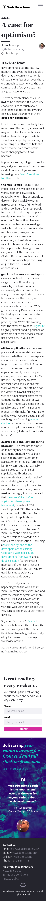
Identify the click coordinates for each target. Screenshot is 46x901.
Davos (31, 621)
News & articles (12, 870)
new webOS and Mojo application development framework (17, 501)
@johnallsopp (9, 53)
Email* (7, 717)
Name (7, 706)
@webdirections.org (24, 852)
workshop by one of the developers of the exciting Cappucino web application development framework (17, 551)
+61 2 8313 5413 (20, 860)
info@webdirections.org (24, 849)
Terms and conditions (16, 874)
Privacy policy (11, 878)
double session (10, 560)
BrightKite (39, 326)
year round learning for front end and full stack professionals (21, 753)
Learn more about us (15, 768)
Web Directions (22, 856)
